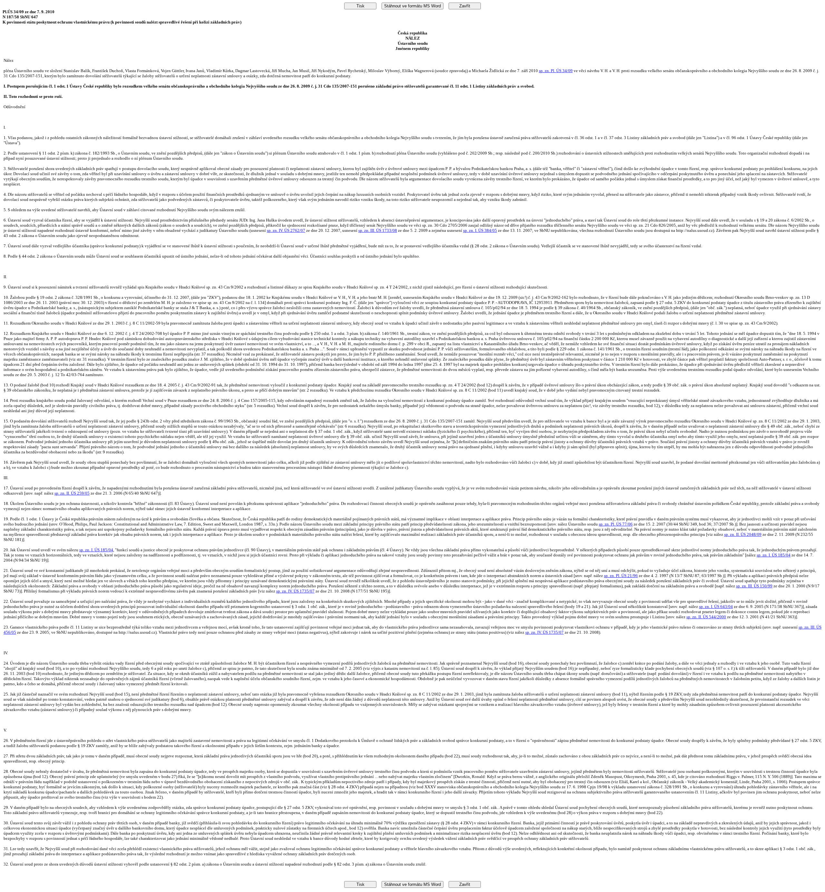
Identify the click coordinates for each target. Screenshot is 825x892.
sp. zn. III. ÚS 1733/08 (377, 230)
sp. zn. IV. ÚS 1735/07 (295, 591)
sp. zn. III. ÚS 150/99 (754, 586)
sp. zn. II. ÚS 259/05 (72, 493)
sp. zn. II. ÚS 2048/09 (743, 534)
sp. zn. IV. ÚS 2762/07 (286, 230)
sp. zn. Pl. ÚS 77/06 (616, 524)
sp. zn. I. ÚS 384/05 (480, 230)
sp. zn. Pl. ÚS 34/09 (556, 70)
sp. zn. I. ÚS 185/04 (96, 549)
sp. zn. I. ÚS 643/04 (716, 606)
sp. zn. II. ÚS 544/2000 (706, 616)
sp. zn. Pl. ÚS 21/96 (621, 575)
